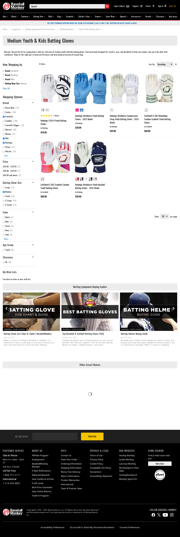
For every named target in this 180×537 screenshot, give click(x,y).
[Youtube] (165, 515)
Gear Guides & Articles (43, 479)
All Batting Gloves (67, 29)
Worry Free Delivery (70, 471)
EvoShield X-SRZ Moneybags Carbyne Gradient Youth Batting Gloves (157, 119)
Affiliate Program (40, 455)
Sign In (160, 5)
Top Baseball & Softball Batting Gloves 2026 (83, 333)
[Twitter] (159, 515)
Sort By (152, 64)
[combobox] (69, 6)
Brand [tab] (6, 103)
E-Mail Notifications (41, 470)
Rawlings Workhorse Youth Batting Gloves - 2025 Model (89, 117)
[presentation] (6, 308)
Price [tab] (5, 161)
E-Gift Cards (37, 483)
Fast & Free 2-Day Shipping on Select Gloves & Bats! (116, 23)
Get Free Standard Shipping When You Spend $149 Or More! (70, 23)
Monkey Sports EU (128, 479)
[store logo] (15, 6)
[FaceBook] (153, 515)
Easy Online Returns (41, 491)
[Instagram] (171, 515)
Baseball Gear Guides (14, 329)
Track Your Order (69, 459)
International (67, 484)
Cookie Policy (96, 463)
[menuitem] (5, 16)
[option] (42, 110)
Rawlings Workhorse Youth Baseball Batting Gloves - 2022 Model (90, 186)
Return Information (70, 476)
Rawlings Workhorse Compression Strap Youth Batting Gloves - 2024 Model (124, 119)
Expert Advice (119, 5)
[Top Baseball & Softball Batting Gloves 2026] (90, 312)
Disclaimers (95, 471)
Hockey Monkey (127, 455)
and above (12, 175)
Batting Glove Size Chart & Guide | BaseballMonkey (27, 333)
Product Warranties (70, 480)
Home (5, 29)
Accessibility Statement (101, 476)
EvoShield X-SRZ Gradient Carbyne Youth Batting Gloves (55, 186)
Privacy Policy (96, 459)
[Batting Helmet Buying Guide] (148, 312)
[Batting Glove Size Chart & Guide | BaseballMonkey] (31, 312)
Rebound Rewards (41, 474)
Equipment (16, 29)
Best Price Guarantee (42, 487)
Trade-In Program (40, 495)
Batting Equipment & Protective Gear (40, 29)
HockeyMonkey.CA (128, 474)
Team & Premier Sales (71, 488)
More (6, 238)
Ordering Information (71, 463)
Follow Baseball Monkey (163, 510)
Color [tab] (5, 212)
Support (135, 5)
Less (6, 155)
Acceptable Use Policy (100, 467)
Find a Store (160, 463)
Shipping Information (71, 467)
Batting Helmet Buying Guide (134, 333)
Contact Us (66, 455)
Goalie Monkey (126, 459)
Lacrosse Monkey (127, 463)
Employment (38, 459)
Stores (148, 5)
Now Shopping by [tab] (12, 64)
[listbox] (56, 110)
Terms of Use (96, 455)
